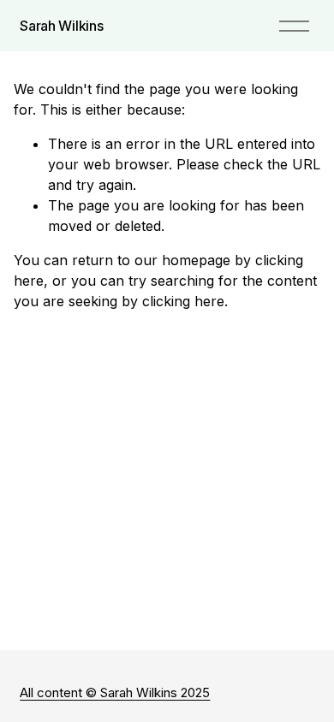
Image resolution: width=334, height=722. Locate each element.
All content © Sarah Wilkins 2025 (115, 692)
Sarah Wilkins (61, 25)
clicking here (183, 301)
